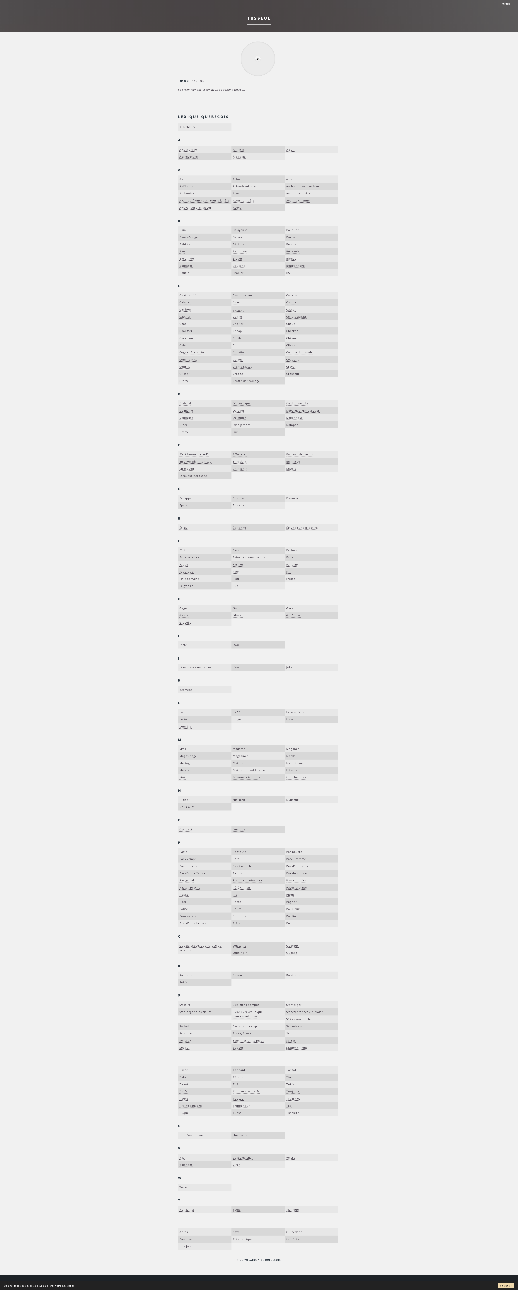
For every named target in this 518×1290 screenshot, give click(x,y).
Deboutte (186, 418)
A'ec (182, 179)
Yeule (237, 1209)
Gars (289, 608)
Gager (183, 608)
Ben (182, 251)
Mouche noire (296, 777)
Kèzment (185, 690)
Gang (237, 608)
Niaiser (184, 800)
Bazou (290, 237)
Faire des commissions (249, 557)
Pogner (291, 902)
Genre (183, 615)
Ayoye (237, 207)
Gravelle (185, 622)
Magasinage (188, 756)
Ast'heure (186, 186)
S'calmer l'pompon (246, 1005)
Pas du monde (296, 873)
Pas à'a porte (242, 866)
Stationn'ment (296, 1047)
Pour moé (240, 916)
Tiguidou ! (506, 1285)
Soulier (184, 1047)
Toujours (293, 1091)
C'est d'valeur (243, 295)
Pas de (237, 873)
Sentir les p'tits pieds (248, 1040)
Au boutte (186, 193)
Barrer (237, 237)
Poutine (292, 916)
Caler (236, 302)
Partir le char (189, 866)
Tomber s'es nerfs (246, 1091)
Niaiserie (239, 800)
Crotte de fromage (246, 381)
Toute (183, 1098)
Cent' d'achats (296, 316)
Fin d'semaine (189, 579)
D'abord (185, 403)
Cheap (237, 331)
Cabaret (185, 302)
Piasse (184, 894)
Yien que (292, 1209)
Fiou (236, 579)
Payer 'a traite (296, 887)
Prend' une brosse (192, 923)
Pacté (183, 852)
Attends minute (244, 186)
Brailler (238, 273)
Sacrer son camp (245, 1026)
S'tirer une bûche (299, 1019)
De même (186, 410)
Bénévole (292, 251)
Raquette (186, 975)
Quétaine (239, 945)
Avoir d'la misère (298, 193)
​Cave (236, 1232)
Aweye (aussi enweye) (195, 207)
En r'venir (240, 468)
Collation (239, 352)
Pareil (237, 859)
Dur (235, 432)
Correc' (238, 359)
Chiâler (238, 338)
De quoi (238, 410)
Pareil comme (296, 859)
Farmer (238, 564)
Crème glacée (242, 366)
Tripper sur (241, 1106)
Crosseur (292, 374)
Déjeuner (239, 418)
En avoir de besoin (299, 454)
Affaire (291, 179)
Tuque (184, 1113)
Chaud (291, 324)
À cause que (188, 149)
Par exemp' (187, 859)
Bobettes (186, 266)
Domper (292, 425)
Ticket (183, 1084)
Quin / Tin (240, 953)
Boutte (184, 273)
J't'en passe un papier (195, 667)
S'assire (185, 1005)
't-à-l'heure (187, 127)
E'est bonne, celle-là (194, 454)
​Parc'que (185, 1239)
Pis (235, 894)
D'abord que (242, 403)
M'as (182, 749)
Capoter (292, 302)
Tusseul (238, 1113)
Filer (236, 571)
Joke (289, 667)
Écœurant (240, 498)
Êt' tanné (239, 528)
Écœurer (292, 498)
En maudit (186, 468)
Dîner (183, 425)
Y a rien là (186, 1209)
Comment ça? (189, 359)
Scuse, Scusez (243, 1033)
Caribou (185, 309)
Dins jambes (242, 425)
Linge (237, 719)
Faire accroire (189, 557)
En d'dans (240, 461)
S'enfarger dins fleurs (195, 1012)
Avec (236, 193)
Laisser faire (295, 712)
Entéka (291, 468)
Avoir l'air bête (243, 200)
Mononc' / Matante (246, 777)
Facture (291, 550)
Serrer (291, 1040)
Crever (291, 366)
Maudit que (294, 763)
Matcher (239, 763)
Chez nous (187, 338)
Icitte (183, 645)
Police (183, 909)
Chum (237, 345)
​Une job (185, 1246)
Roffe (183, 982)
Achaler (238, 179)
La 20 (237, 712)
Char (182, 324)
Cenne (237, 316)
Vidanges (186, 1165)
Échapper (186, 498)
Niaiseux (292, 800)
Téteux (238, 1077)
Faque (183, 564)
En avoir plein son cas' (195, 461)
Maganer (292, 749)
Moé (182, 777)
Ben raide (240, 251)
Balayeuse (240, 230)
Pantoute (239, 852)
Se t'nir (291, 1033)
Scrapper (186, 1033)
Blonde (291, 258)
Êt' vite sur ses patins (302, 528)
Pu (288, 923)
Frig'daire (186, 586)
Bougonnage (295, 266)
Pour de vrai (188, 916)
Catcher (185, 316)
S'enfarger (294, 1005)
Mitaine (291, 770)
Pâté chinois (242, 887)
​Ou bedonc (294, 1232)
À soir (290, 149)
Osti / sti (185, 829)
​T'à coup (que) (243, 1239)
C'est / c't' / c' (189, 295)
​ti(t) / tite (293, 1239)
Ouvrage (239, 829)
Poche (237, 902)
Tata (182, 1077)
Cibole (290, 345)
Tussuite (292, 1113)
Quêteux (292, 945)
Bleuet (237, 258)
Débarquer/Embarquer (303, 410)
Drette (184, 432)
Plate (183, 902)
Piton (290, 894)
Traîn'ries (293, 1098)
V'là (182, 1157)
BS (288, 273)
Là (181, 712)
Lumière (185, 726)
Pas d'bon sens (297, 866)
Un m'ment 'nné (191, 1135)
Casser (291, 309)
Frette (290, 579)
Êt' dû (183, 528)
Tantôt (291, 1070)
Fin (288, 571)
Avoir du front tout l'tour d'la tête (204, 200)
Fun (235, 586)
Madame (239, 749)
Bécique (238, 244)
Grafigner (293, 615)
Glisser (238, 615)
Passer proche (189, 887)
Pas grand (186, 880)
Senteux (185, 1040)
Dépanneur (294, 418)
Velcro (290, 1157)
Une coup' (240, 1135)
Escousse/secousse (193, 476)
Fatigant (292, 564)
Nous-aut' (186, 807)
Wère (183, 1187)
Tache (183, 1070)
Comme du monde (299, 352)
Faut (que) (186, 571)
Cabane (291, 295)
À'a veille (239, 156)
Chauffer (185, 331)
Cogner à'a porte (191, 352)
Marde (291, 756)
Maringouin (187, 763)
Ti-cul (290, 1077)
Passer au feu (296, 880)
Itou (236, 645)
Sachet (184, 1026)
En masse (293, 461)
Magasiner (240, 756)
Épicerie (238, 505)
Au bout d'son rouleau (302, 186)
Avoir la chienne (298, 200)
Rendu (237, 975)
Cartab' (238, 309)
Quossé (291, 953)
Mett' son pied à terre (249, 770)
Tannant (239, 1070)
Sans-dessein (295, 1026)
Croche (238, 374)
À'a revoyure (188, 156)
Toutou (238, 1098)
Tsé (289, 1106)
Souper (238, 1047)
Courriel (185, 366)
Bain (182, 230)
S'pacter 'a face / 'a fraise (304, 1012)
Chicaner (292, 338)
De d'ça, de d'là (297, 403)
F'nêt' (183, 550)
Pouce (237, 909)
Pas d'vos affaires (192, 873)
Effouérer (240, 454)
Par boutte (294, 852)
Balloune (292, 230)
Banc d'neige (188, 237)
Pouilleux (293, 909)
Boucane (239, 266)
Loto (289, 719)
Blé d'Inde (186, 258)
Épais (183, 505)
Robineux (293, 975)
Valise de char (243, 1157)
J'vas (236, 667)
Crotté (184, 381)
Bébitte (184, 244)
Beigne (291, 244)
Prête (237, 923)
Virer (236, 1165)
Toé (235, 1084)
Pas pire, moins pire (247, 880)
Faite (289, 557)
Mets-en (185, 770)
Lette (183, 719)
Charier (238, 324)
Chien (183, 345)
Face (236, 550)
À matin (238, 149)
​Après (183, 1232)
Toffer (291, 1084)
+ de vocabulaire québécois (259, 1259)
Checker (292, 331)
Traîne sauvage (190, 1106)
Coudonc (292, 359)
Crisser (184, 374)
